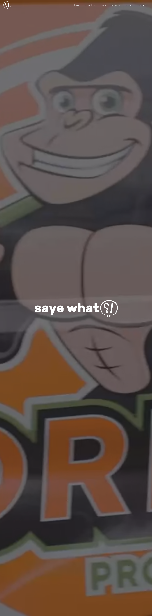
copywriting (90, 5)
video (103, 5)
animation (115, 5)
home (76, 5)
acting (129, 5)
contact (140, 5)
